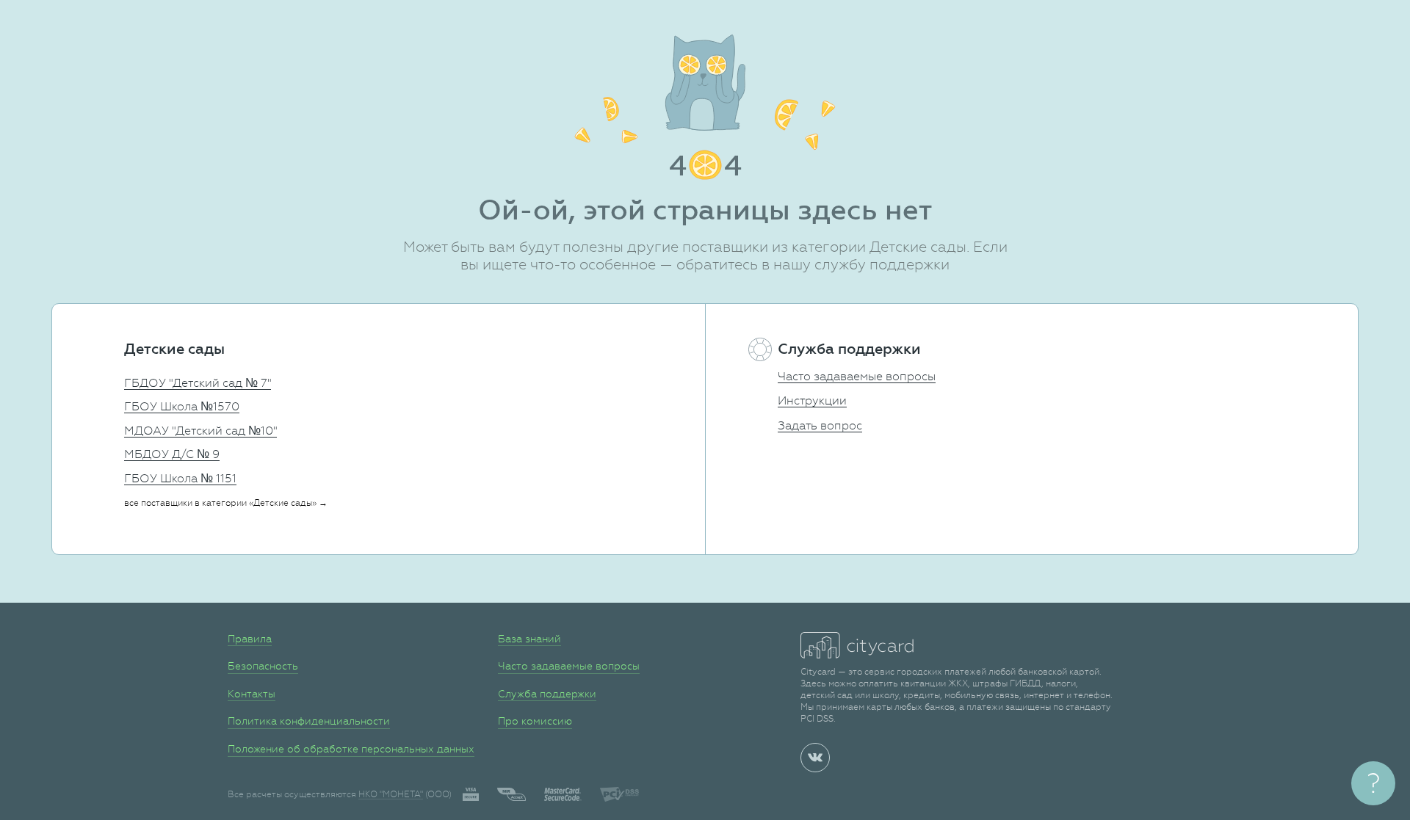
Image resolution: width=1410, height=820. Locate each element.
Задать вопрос (820, 425)
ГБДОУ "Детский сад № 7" (197, 383)
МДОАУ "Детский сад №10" (200, 431)
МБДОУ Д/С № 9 (172, 454)
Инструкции (812, 400)
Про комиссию (535, 721)
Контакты (251, 694)
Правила (250, 639)
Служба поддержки (547, 694)
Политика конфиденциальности (309, 721)
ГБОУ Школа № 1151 (180, 478)
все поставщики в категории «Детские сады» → (226, 503)
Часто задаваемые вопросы (857, 376)
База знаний (529, 639)
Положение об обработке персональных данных (351, 749)
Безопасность (263, 666)
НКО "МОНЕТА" (390, 794)
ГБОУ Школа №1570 (181, 406)
